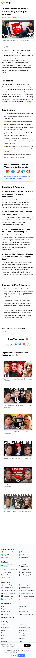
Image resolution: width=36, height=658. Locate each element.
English (4, 331)
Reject (14, 655)
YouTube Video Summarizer (17, 176)
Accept (21, 655)
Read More (28, 101)
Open (27, 645)
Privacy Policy (13, 652)
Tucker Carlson (17, 17)
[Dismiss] (33, 645)
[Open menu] (33, 2)
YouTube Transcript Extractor (13, 178)
